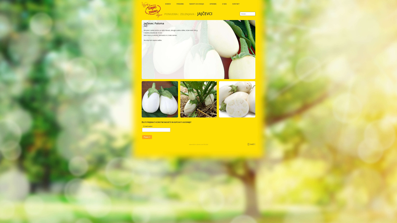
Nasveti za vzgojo (196, 4)
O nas (224, 4)
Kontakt (236, 4)
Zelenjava (187, 14)
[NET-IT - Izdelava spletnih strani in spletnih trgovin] (251, 144)
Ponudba (180, 4)
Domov (168, 4)
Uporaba (213, 4)
